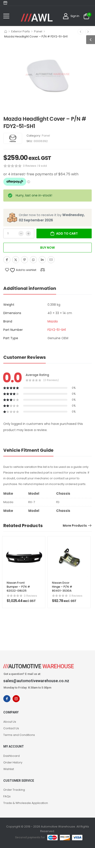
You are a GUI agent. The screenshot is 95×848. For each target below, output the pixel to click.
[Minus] (21, 233)
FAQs (7, 796)
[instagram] (16, 698)
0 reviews (29, 165)
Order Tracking (14, 790)
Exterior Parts (20, 31)
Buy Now (47, 247)
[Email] (51, 259)
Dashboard (11, 756)
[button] (6, 16)
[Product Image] (47, 75)
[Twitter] (15, 259)
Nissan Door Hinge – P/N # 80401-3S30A (62, 587)
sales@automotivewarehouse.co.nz (36, 680)
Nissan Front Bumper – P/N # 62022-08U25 (18, 587)
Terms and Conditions (19, 735)
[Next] (88, 31)
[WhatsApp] (33, 259)
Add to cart (67, 233)
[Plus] (28, 233)
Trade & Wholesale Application (25, 803)
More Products (75, 525)
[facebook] (6, 698)
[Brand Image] (12, 138)
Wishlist (8, 769)
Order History (12, 762)
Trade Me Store (6, 3)
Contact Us (11, 728)
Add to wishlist (25, 270)
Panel (38, 31)
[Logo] (37, 18)
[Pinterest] (24, 259)
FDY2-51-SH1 (57, 330)
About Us (9, 722)
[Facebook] (6, 259)
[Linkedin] (42, 259)
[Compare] (43, 269)
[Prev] (80, 31)
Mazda (53, 321)
